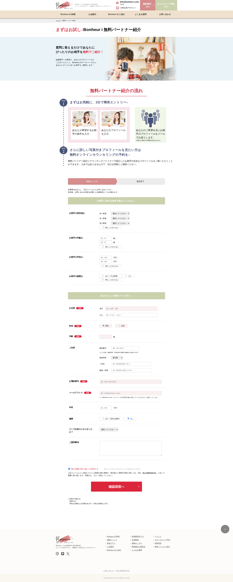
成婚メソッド (112, 540)
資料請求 (158, 543)
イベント (158, 536)
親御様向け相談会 (138, 547)
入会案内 (92, 14)
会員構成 (135, 540)
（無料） (147, 5)
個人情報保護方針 (149, 473)
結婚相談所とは (138, 536)
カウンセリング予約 (162, 540)
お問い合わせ (165, 14)
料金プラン (111, 543)
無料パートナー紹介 (162, 547)
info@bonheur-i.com (129, 2)
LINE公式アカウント (128, 8)
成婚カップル (137, 543)
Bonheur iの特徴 (68, 14)
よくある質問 (141, 14)
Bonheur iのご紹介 (116, 14)
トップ (58, 20)
